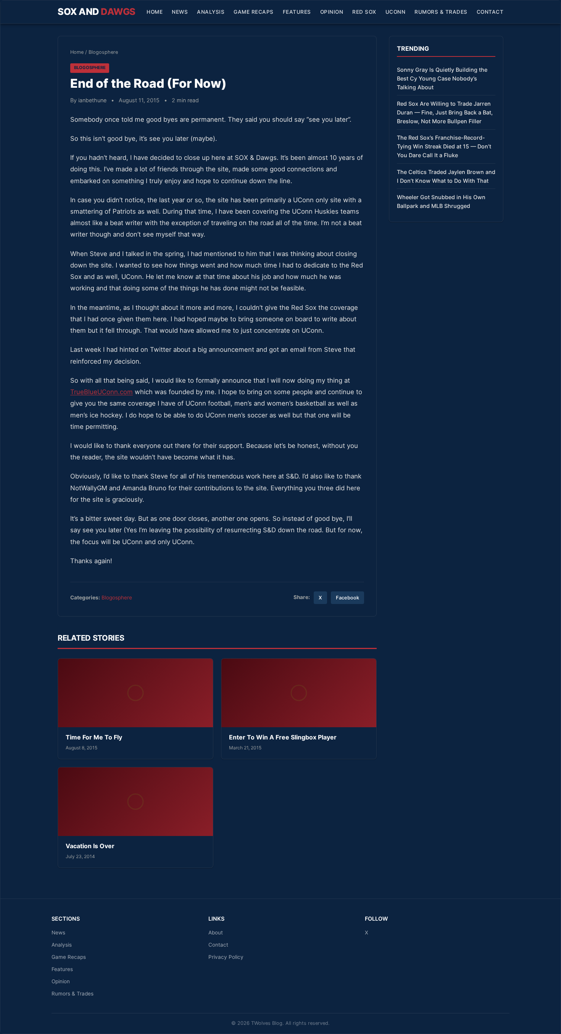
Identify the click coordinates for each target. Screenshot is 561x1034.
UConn (395, 12)
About (215, 932)
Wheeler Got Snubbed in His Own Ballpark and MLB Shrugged (441, 201)
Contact (490, 12)
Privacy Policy (225, 957)
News (180, 12)
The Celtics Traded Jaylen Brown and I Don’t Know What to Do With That (446, 176)
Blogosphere (103, 52)
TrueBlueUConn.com (101, 392)
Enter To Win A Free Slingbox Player (283, 737)
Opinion (331, 12)
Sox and (96, 11)
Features (297, 12)
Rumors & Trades (441, 12)
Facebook (347, 598)
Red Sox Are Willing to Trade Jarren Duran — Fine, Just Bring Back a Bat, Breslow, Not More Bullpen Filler (445, 112)
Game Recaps (254, 12)
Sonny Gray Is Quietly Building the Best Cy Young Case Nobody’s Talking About (442, 78)
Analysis (210, 12)
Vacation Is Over (90, 846)
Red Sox (364, 12)
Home (155, 12)
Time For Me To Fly (94, 737)
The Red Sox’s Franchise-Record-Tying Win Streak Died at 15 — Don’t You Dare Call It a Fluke (444, 146)
